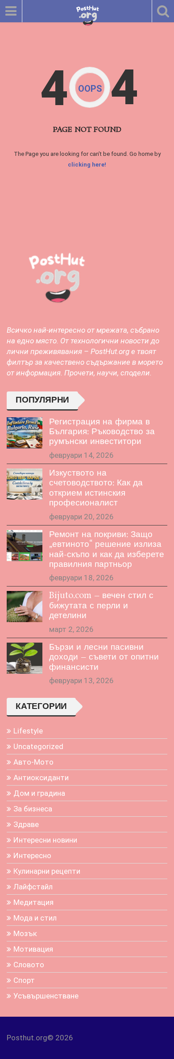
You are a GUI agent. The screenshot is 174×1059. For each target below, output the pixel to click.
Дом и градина (39, 793)
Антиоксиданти (41, 777)
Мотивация (33, 949)
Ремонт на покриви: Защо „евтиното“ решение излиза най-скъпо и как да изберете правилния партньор (106, 549)
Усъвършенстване (46, 995)
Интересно (32, 855)
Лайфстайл (33, 886)
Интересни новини (45, 839)
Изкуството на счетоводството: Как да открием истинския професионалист (96, 488)
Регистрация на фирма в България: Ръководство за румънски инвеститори (102, 432)
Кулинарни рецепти (46, 871)
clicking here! (87, 164)
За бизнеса (32, 808)
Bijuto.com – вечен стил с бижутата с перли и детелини (101, 606)
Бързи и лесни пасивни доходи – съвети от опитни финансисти (104, 657)
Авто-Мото (33, 762)
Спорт (24, 980)
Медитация (33, 902)
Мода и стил (35, 917)
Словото (28, 964)
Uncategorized (38, 746)
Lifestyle (28, 730)
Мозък (25, 933)
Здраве (26, 824)
